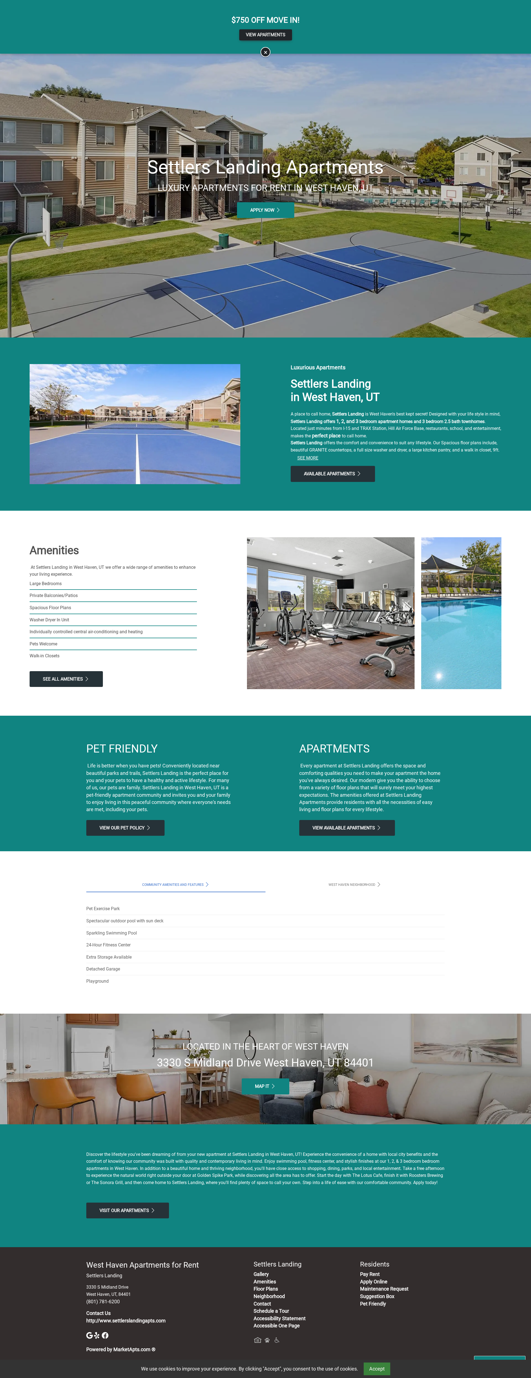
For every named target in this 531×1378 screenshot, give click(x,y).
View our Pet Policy (123, 828)
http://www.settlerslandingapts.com (126, 1320)
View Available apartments (344, 828)
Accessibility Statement (280, 1318)
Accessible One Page (277, 1325)
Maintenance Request (384, 1289)
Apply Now (262, 210)
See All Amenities (63, 679)
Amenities (265, 1281)
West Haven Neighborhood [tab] (352, 885)
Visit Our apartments (125, 1210)
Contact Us (98, 1313)
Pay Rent (370, 1274)
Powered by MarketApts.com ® (120, 1349)
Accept (377, 1369)
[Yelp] (98, 1335)
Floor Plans (266, 1289)
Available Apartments (330, 473)
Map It (262, 1086)
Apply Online (373, 1281)
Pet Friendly (373, 1304)
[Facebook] (105, 1335)
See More (307, 458)
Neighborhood (269, 1296)
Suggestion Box (377, 1296)
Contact (262, 1304)
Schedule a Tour (271, 1311)
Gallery (261, 1274)
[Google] (90, 1335)
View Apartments (265, 34)
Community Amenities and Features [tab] (173, 885)
